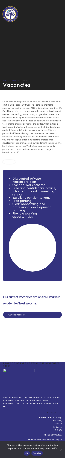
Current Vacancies (17, 315)
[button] (60, 13)
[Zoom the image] (32, 325)
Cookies (37, 453)
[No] (61, 449)
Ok (26, 453)
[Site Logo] (10, 14)
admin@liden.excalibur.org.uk (48, 440)
